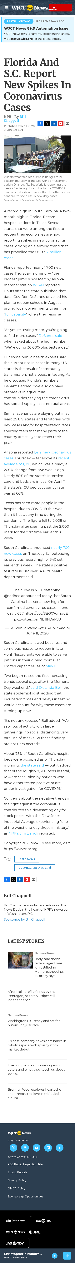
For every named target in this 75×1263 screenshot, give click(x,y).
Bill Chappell (15, 118)
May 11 (51, 666)
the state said (32, 765)
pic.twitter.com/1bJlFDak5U (37, 619)
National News (45, 953)
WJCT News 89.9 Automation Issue (36, 28)
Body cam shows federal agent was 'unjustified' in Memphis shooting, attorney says (49, 967)
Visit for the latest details (32, 39)
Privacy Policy (17, 1180)
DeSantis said (50, 336)
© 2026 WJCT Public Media (23, 1157)
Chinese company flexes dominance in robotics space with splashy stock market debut (37, 1045)
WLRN (38, 285)
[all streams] (67, 1256)
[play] (54, 1256)
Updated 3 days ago (50, 21)
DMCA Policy (16, 1188)
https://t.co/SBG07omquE (46, 613)
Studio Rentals (17, 1172)
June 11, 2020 (37, 633)
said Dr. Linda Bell (46, 687)
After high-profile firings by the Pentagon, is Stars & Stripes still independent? (32, 996)
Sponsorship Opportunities (25, 1196)
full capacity (15, 314)
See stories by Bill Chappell (24, 919)
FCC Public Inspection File (25, 1164)
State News (26, 859)
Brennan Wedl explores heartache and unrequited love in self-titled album (34, 1094)
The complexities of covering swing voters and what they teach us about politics (36, 1069)
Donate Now (44, 8)
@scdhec (12, 596)
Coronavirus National (34, 867)
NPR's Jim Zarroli (23, 833)
